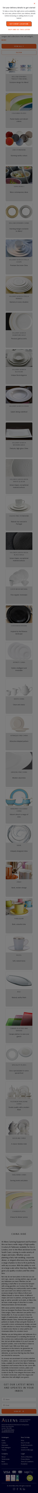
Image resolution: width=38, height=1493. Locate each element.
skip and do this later (19, 29)
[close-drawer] (34, 3)
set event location (19, 24)
